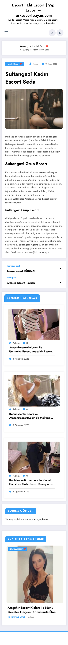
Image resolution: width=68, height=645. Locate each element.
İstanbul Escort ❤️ (15, 64)
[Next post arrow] (60, 282)
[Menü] (6, 33)
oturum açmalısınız (38, 519)
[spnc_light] (59, 32)
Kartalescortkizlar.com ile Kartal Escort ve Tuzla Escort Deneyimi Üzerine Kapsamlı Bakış (30, 482)
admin (35, 64)
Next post (11, 277)
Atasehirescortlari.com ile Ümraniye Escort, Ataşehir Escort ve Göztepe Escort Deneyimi (30, 349)
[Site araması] (52, 32)
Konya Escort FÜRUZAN (21, 271)
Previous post (13, 266)
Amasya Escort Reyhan (21, 283)
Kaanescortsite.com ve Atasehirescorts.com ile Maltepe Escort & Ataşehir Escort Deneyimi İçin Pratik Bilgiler (31, 416)
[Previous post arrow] (60, 269)
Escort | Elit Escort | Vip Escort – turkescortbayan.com (33, 10)
